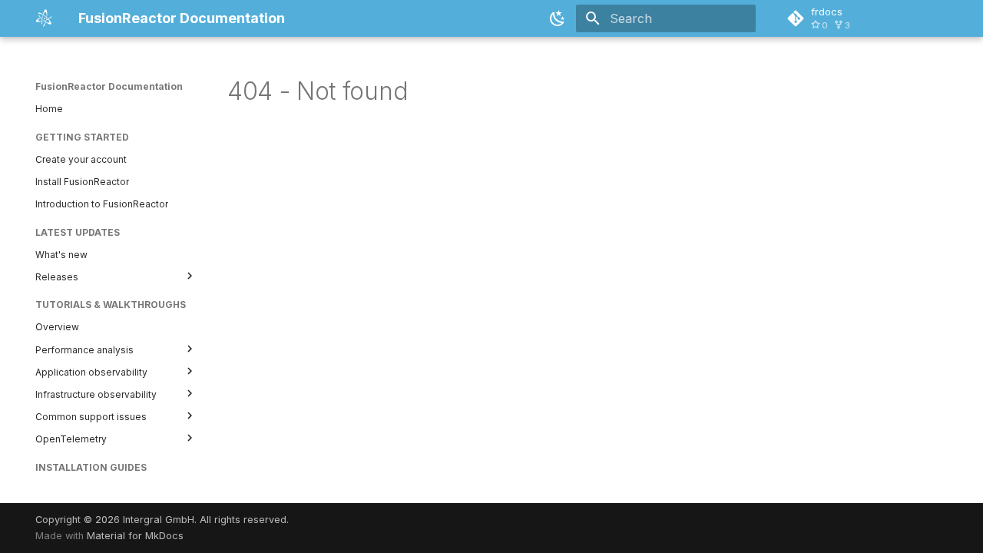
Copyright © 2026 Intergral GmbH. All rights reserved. (162, 519)
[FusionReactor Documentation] (44, 18)
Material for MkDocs (135, 535)
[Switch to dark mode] (557, 18)
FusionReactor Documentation (109, 86)
